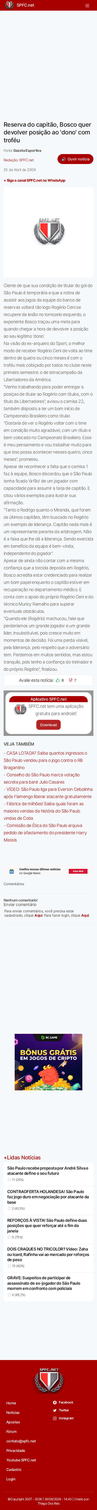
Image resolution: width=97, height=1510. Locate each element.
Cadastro (13, 1469)
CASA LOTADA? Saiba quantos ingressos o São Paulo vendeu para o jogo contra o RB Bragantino (45, 760)
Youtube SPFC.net (21, 1460)
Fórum (11, 1431)
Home (11, 1403)
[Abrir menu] (87, 5)
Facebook (65, 1402)
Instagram (66, 1418)
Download (48, 725)
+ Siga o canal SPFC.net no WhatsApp (34, 180)
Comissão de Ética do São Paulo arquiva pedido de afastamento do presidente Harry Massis (45, 833)
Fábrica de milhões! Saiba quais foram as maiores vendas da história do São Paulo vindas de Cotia (44, 811)
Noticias (13, 1412)
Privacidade (15, 1450)
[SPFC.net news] (48, 871)
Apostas (13, 1422)
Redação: (19, 160)
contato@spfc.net (21, 1441)
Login (10, 1479)
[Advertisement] (48, 63)
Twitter (63, 1410)
